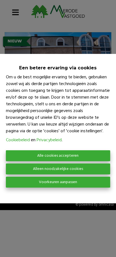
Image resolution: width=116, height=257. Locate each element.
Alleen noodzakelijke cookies (58, 169)
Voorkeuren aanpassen (58, 182)
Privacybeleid (49, 140)
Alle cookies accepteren (58, 156)
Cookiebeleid (18, 140)
